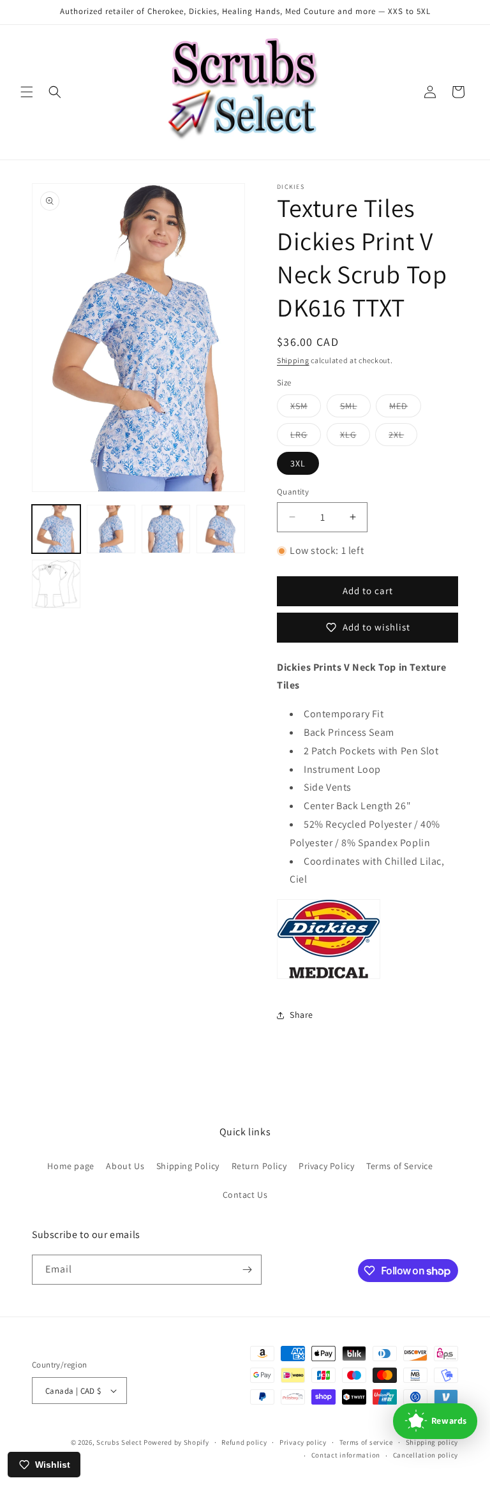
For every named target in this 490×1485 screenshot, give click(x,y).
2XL (403, 437)
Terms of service (366, 1442)
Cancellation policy (425, 1455)
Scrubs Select (119, 1442)
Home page (70, 1166)
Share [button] (301, 1014)
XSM (305, 408)
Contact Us (245, 1194)
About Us (125, 1166)
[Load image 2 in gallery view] (111, 529)
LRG (305, 437)
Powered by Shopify (176, 1442)
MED (405, 408)
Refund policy (244, 1442)
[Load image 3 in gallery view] (166, 529)
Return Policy (259, 1166)
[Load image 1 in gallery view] (56, 529)
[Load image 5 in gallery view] (56, 584)
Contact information (345, 1455)
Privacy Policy (326, 1166)
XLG (355, 437)
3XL (298, 463)
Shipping (293, 360)
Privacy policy (303, 1442)
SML (355, 408)
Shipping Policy (187, 1166)
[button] (27, 92)
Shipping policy (432, 1442)
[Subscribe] (247, 1270)
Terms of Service (399, 1166)
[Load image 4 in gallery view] (221, 529)
